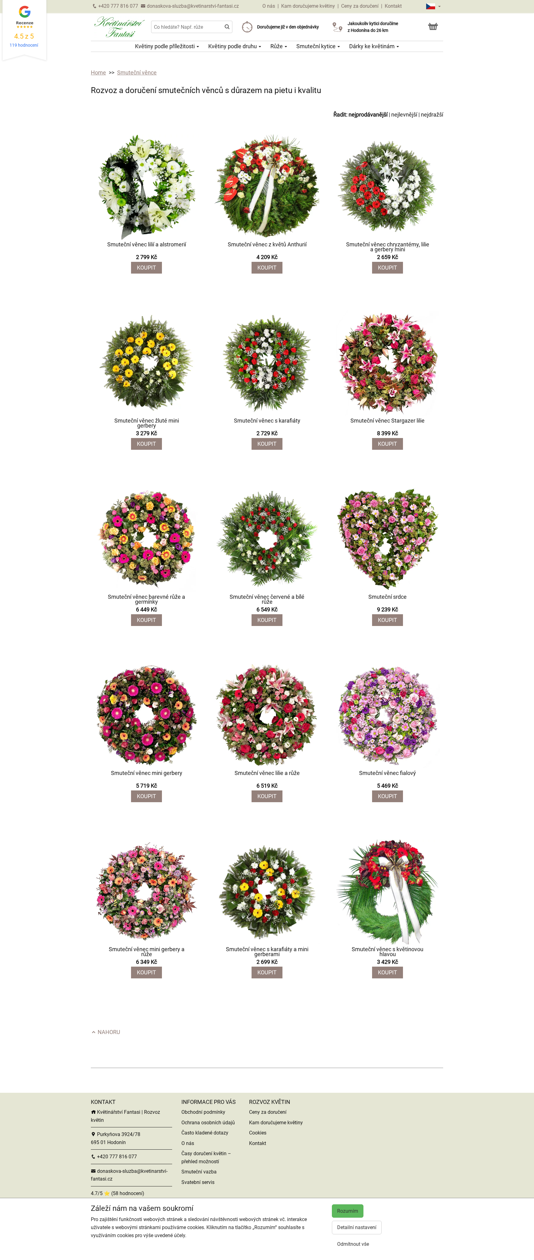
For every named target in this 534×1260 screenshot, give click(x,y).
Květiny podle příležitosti (165, 46)
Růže (277, 46)
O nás (269, 6)
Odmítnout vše (353, 1244)
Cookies (257, 1133)
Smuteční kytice (316, 46)
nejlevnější (404, 114)
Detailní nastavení (356, 1227)
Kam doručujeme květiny (308, 6)
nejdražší (432, 114)
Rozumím (347, 1211)
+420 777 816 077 (117, 6)
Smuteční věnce (137, 72)
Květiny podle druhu (233, 46)
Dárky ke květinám (372, 46)
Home (98, 72)
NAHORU (108, 1032)
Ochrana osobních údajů (208, 1123)
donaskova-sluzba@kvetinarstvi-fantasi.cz (192, 6)
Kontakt (393, 6)
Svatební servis (197, 1182)
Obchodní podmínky (203, 1112)
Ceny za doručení (360, 6)
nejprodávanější (368, 114)
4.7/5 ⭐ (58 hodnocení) (117, 1193)
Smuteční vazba (199, 1172)
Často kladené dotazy (204, 1133)
